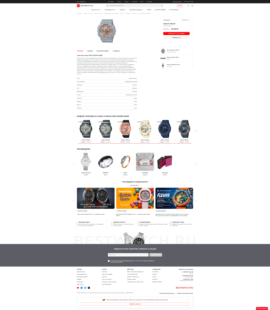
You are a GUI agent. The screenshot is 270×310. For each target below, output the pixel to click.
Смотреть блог (134, 185)
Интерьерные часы (110, 9)
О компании (155, 271)
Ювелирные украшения (136, 9)
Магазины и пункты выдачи (109, 281)
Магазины (149, 1)
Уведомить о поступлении (176, 33)
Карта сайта (80, 284)
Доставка (110, 1)
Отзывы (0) (184, 20)
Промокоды (80, 281)
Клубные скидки (131, 279)
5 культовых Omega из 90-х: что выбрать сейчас (91, 214)
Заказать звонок (177, 1)
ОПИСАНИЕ (80, 51)
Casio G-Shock (86, 140)
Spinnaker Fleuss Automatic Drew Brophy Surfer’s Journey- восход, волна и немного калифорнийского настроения (172, 215)
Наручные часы (95, 9)
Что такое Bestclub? (132, 274)
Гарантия (134, 1)
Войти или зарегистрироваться (135, 271)
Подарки (122, 9)
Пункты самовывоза (107, 274)
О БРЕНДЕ (90, 51)
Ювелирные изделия (82, 276)
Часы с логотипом (106, 279)
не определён (81, 1)
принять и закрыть (135, 304)
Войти (180, 5)
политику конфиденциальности (125, 260)
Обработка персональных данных (185, 293)
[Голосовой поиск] (162, 6)
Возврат (126, 1)
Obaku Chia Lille (85, 172)
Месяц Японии (175, 9)
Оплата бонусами (106, 284)
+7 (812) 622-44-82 (187, 275)
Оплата (119, 1)
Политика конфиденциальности (167, 293)
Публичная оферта (157, 281)
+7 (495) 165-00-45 (187, 272)
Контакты (154, 279)
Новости (154, 274)
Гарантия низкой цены (133, 276)
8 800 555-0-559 (188, 1)
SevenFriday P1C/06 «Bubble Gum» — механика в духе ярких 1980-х (133, 215)
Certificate (145, 172)
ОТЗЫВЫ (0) (116, 51)
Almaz (125, 172)
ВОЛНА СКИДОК (161, 9)
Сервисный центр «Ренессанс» (135, 281)
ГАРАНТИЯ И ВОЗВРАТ (103, 51)
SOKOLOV (105, 172)
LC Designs (165, 172)
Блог (142, 1)
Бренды (149, 9)
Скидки (154, 276)
